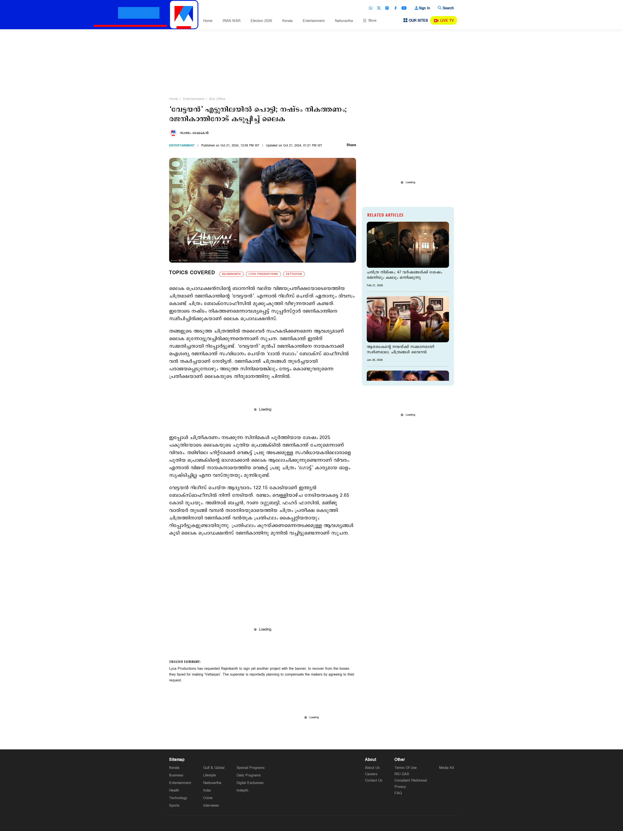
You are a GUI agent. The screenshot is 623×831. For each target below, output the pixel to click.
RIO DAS (401, 774)
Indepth (242, 790)
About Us (372, 767)
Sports (174, 805)
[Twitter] (379, 8)
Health (174, 790)
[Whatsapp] (370, 8)
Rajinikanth (231, 274)
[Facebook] (395, 8)
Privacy (400, 786)
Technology (178, 798)
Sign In (424, 8)
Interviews (211, 805)
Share (351, 145)
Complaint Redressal (410, 780)
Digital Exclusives (250, 782)
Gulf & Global (213, 767)
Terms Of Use (405, 767)
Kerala (287, 20)
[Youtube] (404, 8)
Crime (207, 798)
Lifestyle (209, 775)
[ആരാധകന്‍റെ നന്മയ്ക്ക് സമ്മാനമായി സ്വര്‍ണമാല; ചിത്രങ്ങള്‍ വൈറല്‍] (408, 319)
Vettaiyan (294, 274)
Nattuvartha (344, 20)
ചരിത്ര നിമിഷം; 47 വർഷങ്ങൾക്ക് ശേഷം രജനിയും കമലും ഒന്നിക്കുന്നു (404, 275)
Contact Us (373, 780)
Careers (371, 774)
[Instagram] (387, 8)
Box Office (217, 98)
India (207, 790)
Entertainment (314, 20)
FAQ (398, 793)
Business (176, 775)
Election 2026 (261, 20)
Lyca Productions (263, 274)
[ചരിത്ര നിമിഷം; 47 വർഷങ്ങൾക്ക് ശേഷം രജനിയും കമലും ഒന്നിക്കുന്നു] (408, 245)
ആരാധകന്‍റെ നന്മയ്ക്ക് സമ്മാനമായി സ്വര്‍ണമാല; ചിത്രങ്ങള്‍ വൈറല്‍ (400, 349)
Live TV (447, 20)
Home (207, 20)
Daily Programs (249, 775)
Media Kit (446, 767)
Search (448, 8)
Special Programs (251, 767)
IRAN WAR (231, 20)
